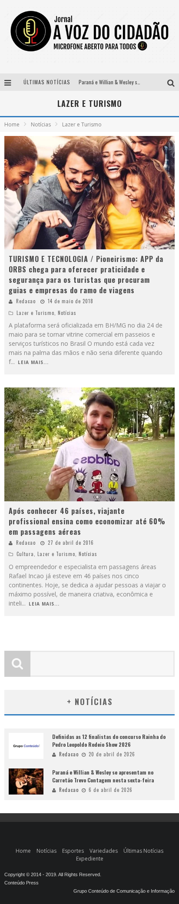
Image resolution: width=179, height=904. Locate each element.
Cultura (25, 553)
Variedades (104, 850)
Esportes (73, 850)
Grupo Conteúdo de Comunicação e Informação (124, 891)
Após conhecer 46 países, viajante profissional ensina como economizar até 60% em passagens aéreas (87, 521)
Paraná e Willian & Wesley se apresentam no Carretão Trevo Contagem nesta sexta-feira (103, 776)
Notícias (67, 312)
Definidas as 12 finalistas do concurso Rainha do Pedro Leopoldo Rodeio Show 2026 (109, 740)
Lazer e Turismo (35, 312)
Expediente (89, 858)
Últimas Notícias (143, 850)
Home (12, 124)
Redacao (26, 301)
